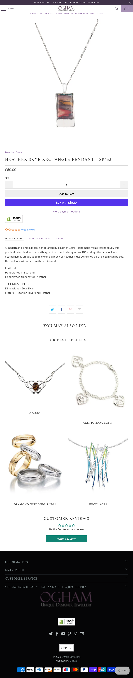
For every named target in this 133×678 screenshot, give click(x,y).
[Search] (116, 8)
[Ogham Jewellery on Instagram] (75, 634)
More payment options (66, 211)
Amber (35, 381)
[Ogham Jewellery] (66, 8)
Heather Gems (14, 152)
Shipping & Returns (39, 238)
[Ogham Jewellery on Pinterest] (69, 634)
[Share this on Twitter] (52, 310)
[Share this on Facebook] (61, 310)
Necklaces (98, 468)
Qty (7, 177)
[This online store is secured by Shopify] (14, 221)
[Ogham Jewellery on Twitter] (51, 634)
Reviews (59, 238)
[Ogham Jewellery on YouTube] (63, 634)
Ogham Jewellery (71, 656)
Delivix (73, 660)
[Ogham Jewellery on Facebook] (57, 634)
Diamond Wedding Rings (35, 468)
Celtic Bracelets (98, 386)
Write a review (66, 538)
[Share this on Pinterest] (70, 310)
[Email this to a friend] (79, 310)
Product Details (14, 238)
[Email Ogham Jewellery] (81, 634)
